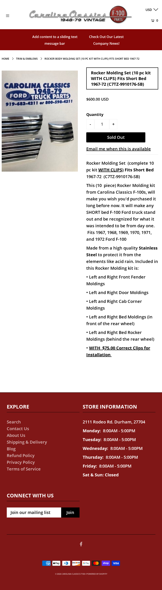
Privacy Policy (21, 462)
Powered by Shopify (96, 574)
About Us (16, 435)
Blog (11, 449)
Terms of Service (24, 469)
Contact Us (18, 428)
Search (14, 422)
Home (5, 58)
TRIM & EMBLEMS (27, 58)
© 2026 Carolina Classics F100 (70, 574)
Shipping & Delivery (27, 442)
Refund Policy (21, 455)
